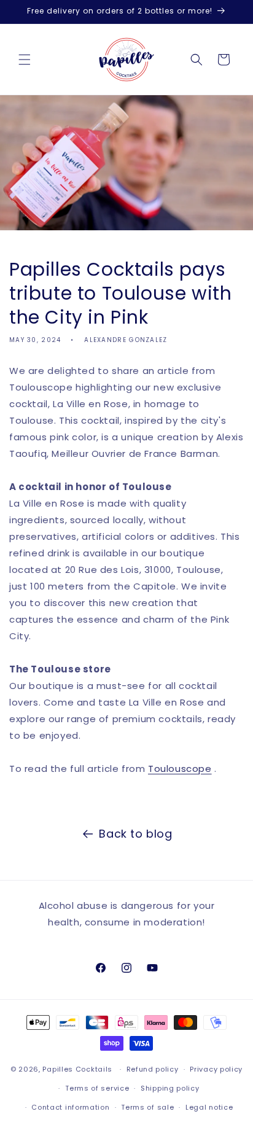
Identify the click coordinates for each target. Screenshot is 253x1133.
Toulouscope (180, 768)
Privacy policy (216, 1069)
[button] (24, 59)
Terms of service (97, 1088)
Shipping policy (170, 1088)
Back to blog (135, 833)
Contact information (70, 1107)
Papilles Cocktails (77, 1069)
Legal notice (209, 1107)
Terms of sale (147, 1107)
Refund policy (152, 1069)
